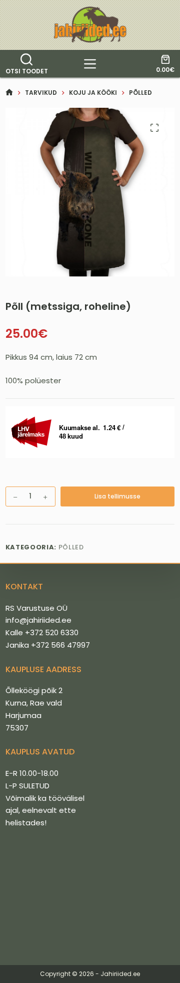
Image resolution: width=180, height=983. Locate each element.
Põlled (71, 547)
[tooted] (90, 64)
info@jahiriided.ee (39, 620)
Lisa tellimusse (117, 496)
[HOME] (9, 92)
